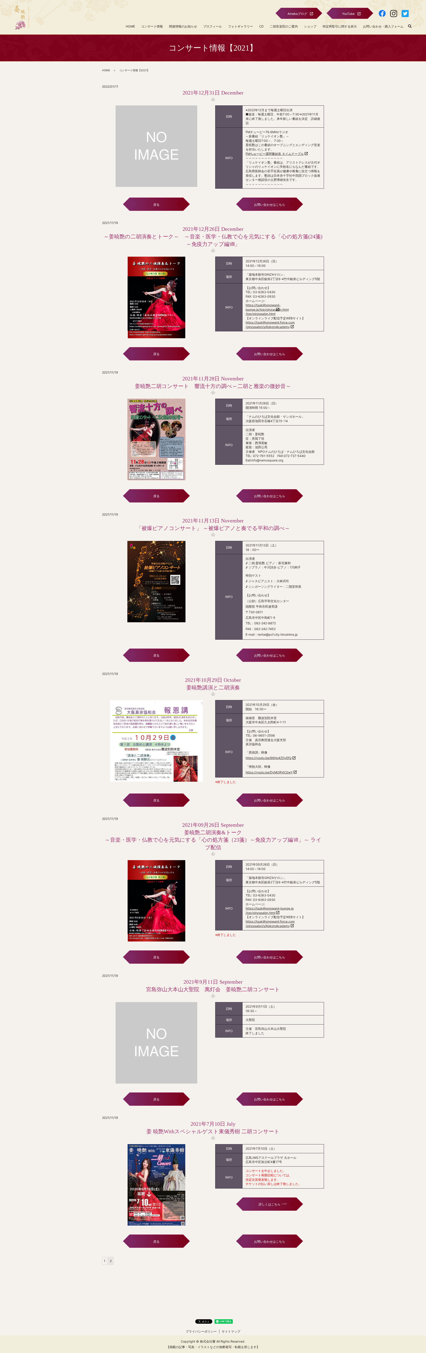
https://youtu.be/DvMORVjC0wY (269, 772)
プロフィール (212, 26)
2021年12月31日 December (213, 93)
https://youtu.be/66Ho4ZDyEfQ (269, 758)
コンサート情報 (152, 26)
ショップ (310, 26)
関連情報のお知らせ (183, 26)
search (409, 26)
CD (261, 26)
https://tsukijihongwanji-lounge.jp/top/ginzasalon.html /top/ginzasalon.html (267, 309)
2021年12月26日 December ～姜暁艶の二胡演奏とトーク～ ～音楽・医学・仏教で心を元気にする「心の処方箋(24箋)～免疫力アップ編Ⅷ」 (213, 236)
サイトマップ (231, 1331)
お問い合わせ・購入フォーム (383, 26)
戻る (156, 204)
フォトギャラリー (240, 26)
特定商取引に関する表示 (340, 26)
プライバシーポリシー (201, 1331)
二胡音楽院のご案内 (284, 26)
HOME (130, 26)
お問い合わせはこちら (269, 204)
